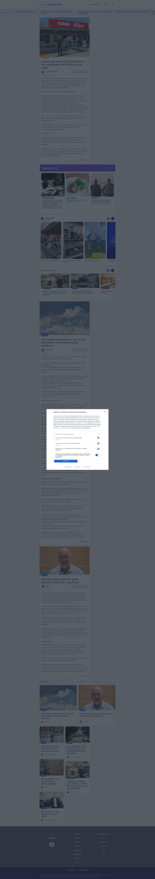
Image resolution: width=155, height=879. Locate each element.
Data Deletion (68, 467)
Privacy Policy (86, 467)
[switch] (97, 438)
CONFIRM (66, 461)
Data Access (77, 467)
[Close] (105, 412)
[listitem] (77, 434)
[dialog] (77, 439)
